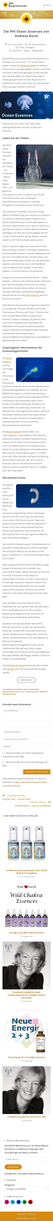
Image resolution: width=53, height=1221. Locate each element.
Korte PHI (17, 51)
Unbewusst (43, 692)
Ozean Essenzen (27, 65)
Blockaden (18, 689)
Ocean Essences (32, 295)
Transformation (32, 692)
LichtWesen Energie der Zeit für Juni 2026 (26, 1116)
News (26, 51)
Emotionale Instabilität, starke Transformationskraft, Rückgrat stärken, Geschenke (26, 995)
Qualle (22, 692)
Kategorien (10, 1185)
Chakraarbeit (34, 689)
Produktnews (38, 51)
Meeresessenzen (8, 692)
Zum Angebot (26, 680)
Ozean (17, 692)
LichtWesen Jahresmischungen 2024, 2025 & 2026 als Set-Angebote (26, 871)
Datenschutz (21, 1214)
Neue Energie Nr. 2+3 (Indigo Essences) (26, 1057)
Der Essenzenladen (36, 44)
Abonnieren (13, 1167)
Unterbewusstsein (9, 694)
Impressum (32, 1214)
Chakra (25, 689)
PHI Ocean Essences (15, 665)
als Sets (10, 669)
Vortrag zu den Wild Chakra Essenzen (26, 932)
